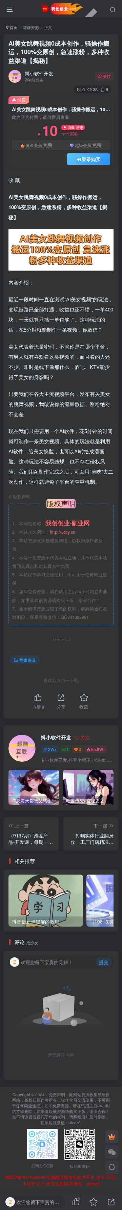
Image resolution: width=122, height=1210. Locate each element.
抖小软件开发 (39, 73)
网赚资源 (31, 27)
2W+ (52, 749)
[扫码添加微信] (112, 1152)
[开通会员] (112, 1136)
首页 (13, 27)
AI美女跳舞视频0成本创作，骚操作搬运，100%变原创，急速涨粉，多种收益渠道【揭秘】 (58, 52)
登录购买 (91, 159)
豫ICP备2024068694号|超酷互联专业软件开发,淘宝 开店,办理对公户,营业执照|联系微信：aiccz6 (61, 1180)
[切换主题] (112, 1167)
